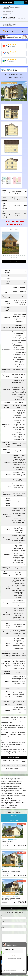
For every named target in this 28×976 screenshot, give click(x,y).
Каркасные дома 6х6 (14, 820)
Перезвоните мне (19, 2)
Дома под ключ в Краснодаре (16, 31)
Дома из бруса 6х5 (14, 817)
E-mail (2, 927)
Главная (3, 69)
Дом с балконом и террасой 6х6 (10, 896)
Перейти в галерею (13, 261)
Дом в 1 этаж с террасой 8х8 (9, 839)
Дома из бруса (11, 69)
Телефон (3, 921)
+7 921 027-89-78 (6, 2)
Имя (2, 915)
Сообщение (4, 933)
